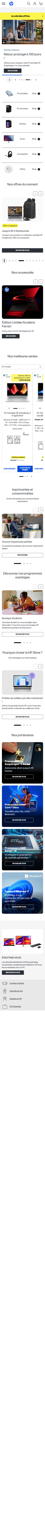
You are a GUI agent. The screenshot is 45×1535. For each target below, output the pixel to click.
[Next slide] (35, 79)
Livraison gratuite (17, 983)
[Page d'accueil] (11, 4)
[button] (4, 260)
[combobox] (22, 367)
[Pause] (9, 79)
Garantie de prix (16, 991)
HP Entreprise (15, 1006)
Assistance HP (16, 999)
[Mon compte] (34, 3)
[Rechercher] (29, 3)
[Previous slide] (15, 79)
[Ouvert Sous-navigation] (3, 3)
